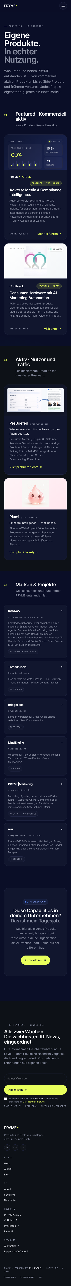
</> (15, 1147)
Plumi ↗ (8, 1231)
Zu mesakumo (33, 960)
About (7, 1189)
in (7, 1147)
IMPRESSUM (10, 1277)
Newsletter (10, 1200)
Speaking (9, 1194)
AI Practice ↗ (11, 1245)
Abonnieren (15, 1089)
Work (7, 1163)
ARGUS (8, 1168)
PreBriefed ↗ (11, 1225)
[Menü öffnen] (63, 6)
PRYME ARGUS (12, 1214)
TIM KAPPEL (35, 1268)
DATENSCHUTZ (27, 1277)
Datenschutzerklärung (33, 1101)
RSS (41, 1277)
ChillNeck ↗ (11, 1220)
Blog (6, 1174)
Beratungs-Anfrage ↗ (16, 1251)
